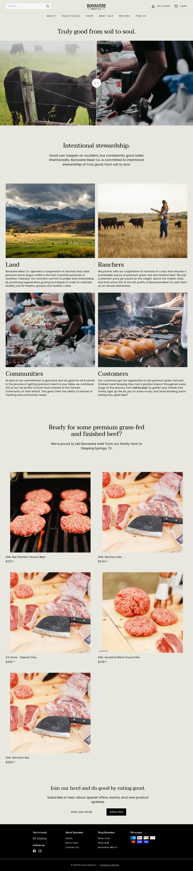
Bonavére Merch (107, 847)
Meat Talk (106, 15)
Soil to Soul (71, 842)
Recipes (124, 15)
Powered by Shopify (109, 865)
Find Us (141, 15)
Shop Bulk (103, 842)
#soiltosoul (71, 15)
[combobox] (28, 6)
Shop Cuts (104, 838)
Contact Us (72, 847)
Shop (90, 15)
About (51, 15)
